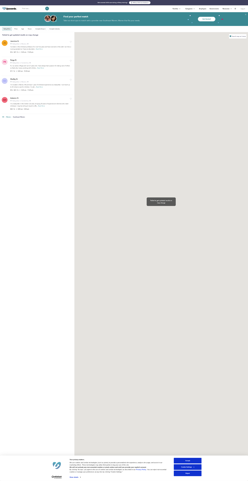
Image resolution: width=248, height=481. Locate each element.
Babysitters (7, 29)
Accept (187, 460)
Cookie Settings (186, 467)
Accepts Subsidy (54, 29)
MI (3, 117)
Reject (188, 473)
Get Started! (206, 19)
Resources (226, 9)
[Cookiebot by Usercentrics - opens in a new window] (56, 477)
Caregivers (189, 9)
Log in (243, 9)
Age (22, 29)
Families (176, 9)
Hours (29, 29)
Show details (74, 477)
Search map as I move (239, 36)
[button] (71, 42)
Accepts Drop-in (40, 29)
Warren (8, 117)
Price (15, 29)
